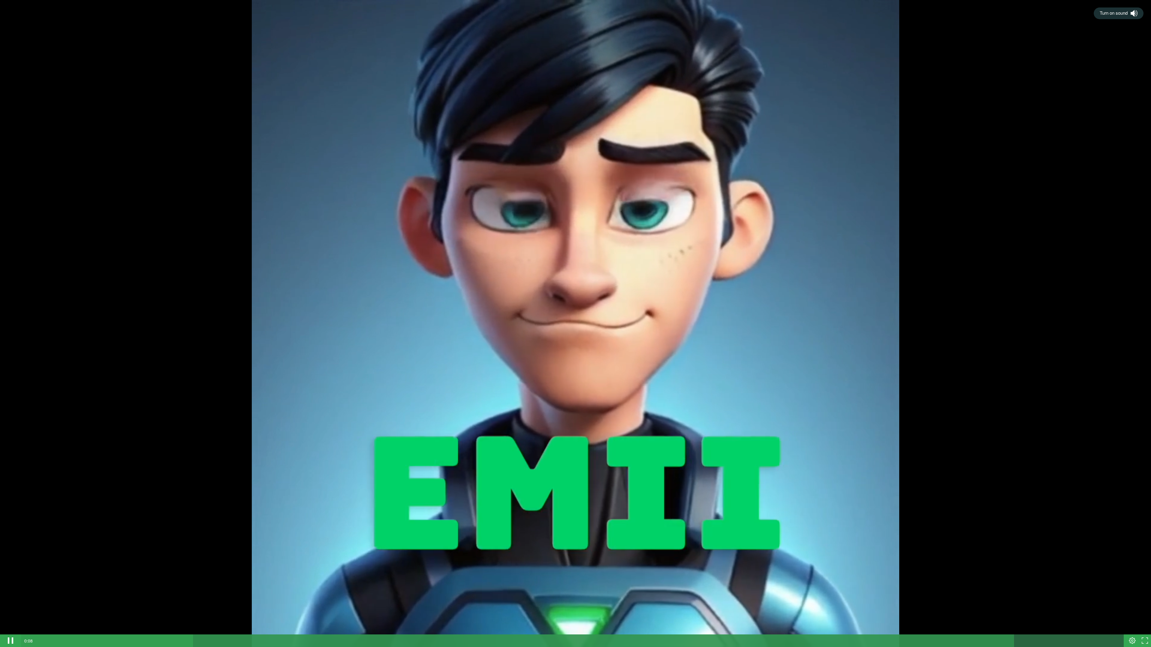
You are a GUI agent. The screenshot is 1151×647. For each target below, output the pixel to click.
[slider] (572, 640)
